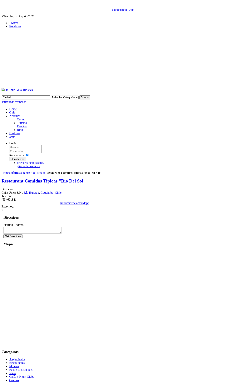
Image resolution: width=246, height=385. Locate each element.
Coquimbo (47, 192)
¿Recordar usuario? (28, 166)
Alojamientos (17, 359)
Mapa (85, 203)
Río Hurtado (38, 172)
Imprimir (65, 203)
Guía (12, 172)
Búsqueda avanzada (14, 101)
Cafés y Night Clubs (21, 376)
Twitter (13, 22)
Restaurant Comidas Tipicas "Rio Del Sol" (44, 180)
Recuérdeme (16, 155)
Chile (58, 192)
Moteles (14, 366)
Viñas (12, 373)
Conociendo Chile (123, 9)
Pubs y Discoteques (21, 369)
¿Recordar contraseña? (30, 162)
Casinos (14, 380)
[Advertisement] (96, 58)
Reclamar (76, 203)
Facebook (15, 26)
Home (5, 172)
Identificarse (17, 159)
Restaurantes (22, 172)
